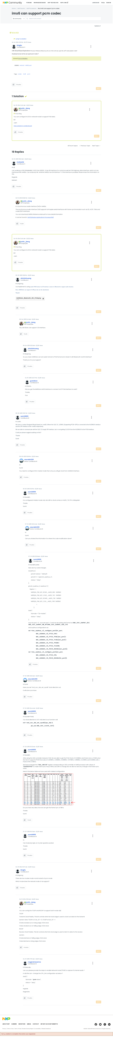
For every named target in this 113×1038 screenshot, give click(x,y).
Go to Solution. (23, 58)
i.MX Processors (31, 8)
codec (20, 74)
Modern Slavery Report (27, 1028)
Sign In (108, 2)
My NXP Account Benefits (49, 1024)
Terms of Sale (17, 1028)
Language (95, 2)
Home (14, 8)
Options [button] (97, 26)
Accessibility (37, 1028)
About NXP (6, 1024)
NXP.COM (63, 2)
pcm (28, 74)
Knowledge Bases (40, 2)
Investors (21, 1024)
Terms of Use (10, 1028)
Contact (36, 1024)
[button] (91, 46)
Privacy (4, 1028)
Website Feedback (46, 1028)
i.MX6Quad (28, 65)
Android (22, 65)
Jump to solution (20, 39)
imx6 (24, 74)
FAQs (103, 2)
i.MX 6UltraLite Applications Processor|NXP (41, 217)
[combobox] (63, 19)
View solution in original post (23, 126)
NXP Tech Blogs (53, 2)
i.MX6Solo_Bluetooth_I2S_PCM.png (28, 298)
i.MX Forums (21, 8)
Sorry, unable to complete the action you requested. (18, 1034)
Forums (29, 2)
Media (29, 1024)
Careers (14, 1024)
